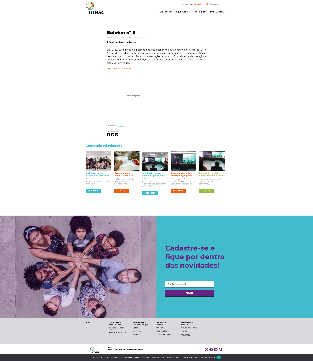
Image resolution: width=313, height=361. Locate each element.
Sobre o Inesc (115, 325)
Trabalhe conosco (117, 333)
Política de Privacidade (184, 335)
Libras (185, 4)
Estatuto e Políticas (188, 328)
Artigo (121, 125)
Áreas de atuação (140, 325)
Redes (135, 334)
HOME (88, 322)
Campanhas (137, 331)
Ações (135, 328)
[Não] (310, 357)
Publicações (161, 331)
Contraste (196, 4)
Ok (219, 357)
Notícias (159, 325)
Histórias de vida (163, 334)
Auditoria (183, 325)
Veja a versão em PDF (119, 68)
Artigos (159, 328)
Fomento (183, 331)
